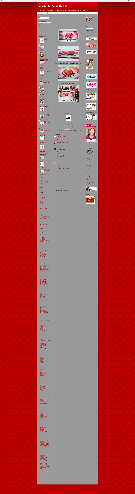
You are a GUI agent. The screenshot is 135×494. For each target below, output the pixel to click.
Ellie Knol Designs (42, 331)
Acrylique (41, 237)
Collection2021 (42, 296)
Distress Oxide (42, 324)
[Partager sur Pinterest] (69, 129)
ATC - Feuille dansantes (43, 218)
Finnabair (41, 87)
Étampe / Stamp (50, 13)
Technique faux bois (42, 455)
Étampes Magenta (42, 346)
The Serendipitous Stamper (44, 179)
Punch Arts (41, 419)
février (41, 206)
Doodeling (41, 328)
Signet (40, 426)
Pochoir (41, 404)
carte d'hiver (41, 270)
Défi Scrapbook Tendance (43, 312)
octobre (41, 196)
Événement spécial (42, 348)
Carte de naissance (42, 272)
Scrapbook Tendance (43, 151)
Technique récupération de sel (44, 466)
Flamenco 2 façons (43, 207)
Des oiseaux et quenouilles (44, 224)
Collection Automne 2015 (43, 294)
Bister (40, 253)
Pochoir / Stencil (44, 13)
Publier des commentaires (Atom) (63, 190)
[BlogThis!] (66, 129)
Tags (40, 434)
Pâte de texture (72, 130)
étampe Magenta (42, 342)
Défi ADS (41, 309)
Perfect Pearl (41, 401)
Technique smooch (42, 467)
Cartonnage (41, 285)
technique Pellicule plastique (44, 463)
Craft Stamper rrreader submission (44, 298)
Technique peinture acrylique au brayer (45, 461)
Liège (40, 369)
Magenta (41, 113)
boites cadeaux (42, 255)
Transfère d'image (42, 470)
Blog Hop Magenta (42, 254)
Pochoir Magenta (76, 130)
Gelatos (41, 357)
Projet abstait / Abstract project (44, 416)
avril (41, 203)
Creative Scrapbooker (43, 306)
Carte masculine (42, 279)
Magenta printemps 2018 (43, 373)
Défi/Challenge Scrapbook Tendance (45, 320)
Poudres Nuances (42, 412)
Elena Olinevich (42, 80)
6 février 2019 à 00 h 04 (63, 136)
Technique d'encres (42, 446)
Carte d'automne (42, 268)
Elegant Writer (42, 330)
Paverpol (41, 399)
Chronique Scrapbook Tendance (44, 292)
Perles (40, 402)
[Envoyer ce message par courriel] (65, 129)
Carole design (42, 264)
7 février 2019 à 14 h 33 (67, 155)
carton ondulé (58, 130)
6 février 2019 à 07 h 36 (65, 142)
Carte (40, 267)
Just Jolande (42, 99)
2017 (40, 228)
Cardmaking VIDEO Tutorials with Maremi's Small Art (47, 130)
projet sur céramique (42, 418)
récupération (41, 420)
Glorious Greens (89, 161)
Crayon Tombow (63, 130)
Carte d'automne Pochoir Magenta (44, 269)
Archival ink (41, 244)
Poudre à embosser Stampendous (44, 411)
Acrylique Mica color (42, 238)
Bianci (88, 157)
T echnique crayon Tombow (43, 431)
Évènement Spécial (42, 349)
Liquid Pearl (41, 370)
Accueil (39, 13)
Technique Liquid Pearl (43, 460)
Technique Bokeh (42, 442)
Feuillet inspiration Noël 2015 (44, 355)
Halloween (41, 361)
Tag (40, 432)
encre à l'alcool (42, 332)
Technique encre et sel (43, 453)
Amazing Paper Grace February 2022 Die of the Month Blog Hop (47, 82)
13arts (41, 52)
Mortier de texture (42, 388)
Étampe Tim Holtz (42, 344)
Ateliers (41, 251)
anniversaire (41, 241)
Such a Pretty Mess (43, 168)
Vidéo (40, 475)
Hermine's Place (42, 96)
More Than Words (42, 135)
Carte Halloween (42, 277)
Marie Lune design (42, 376)
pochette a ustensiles (43, 403)
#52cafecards (41, 236)
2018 (40, 227)
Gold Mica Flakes (42, 360)
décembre (42, 193)
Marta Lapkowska (42, 128)
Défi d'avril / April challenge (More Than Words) (47, 108)
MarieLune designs (42, 377)
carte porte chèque (42, 281)
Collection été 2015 (42, 295)
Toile (40, 468)
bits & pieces (42, 66)
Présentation (41, 413)
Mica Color (41, 384)
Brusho (41, 258)
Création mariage (42, 305)
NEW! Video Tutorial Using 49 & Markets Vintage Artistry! (47, 170)
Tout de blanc (41, 469)
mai (41, 202)
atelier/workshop (42, 250)
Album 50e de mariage (43, 239)
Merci (41, 215)
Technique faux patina (43, 458)
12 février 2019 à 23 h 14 (67, 168)
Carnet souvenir (42, 263)
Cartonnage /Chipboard (43, 286)
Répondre (58, 139)
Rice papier (88, 158)
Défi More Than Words (43, 310)
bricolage (41, 257)
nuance (41, 390)
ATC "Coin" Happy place (43, 208)
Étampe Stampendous (43, 343)
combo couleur (42, 297)
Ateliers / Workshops (58, 13)
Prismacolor (41, 414)
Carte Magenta (42, 278)
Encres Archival (42, 337)
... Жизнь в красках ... (43, 45)
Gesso (66, 130)
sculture (41, 425)
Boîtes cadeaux (42, 256)
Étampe (41, 339)
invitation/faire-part (42, 364)
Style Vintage (41, 430)
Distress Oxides (42, 325)
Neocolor (68, 130)
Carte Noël (41, 280)
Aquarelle (41, 243)
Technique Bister (42, 441)
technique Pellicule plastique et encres (45, 464)
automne (41, 252)
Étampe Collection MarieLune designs (45, 340)
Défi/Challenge (42, 313)
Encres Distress (42, 338)
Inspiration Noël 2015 (43, 363)
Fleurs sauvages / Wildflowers (90, 182)
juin (41, 201)
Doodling (41, 329)
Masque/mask (42, 383)
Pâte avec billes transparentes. (44, 397)
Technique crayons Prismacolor (44, 445)
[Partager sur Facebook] (68, 129)
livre (40, 371)
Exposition (41, 350)
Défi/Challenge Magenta (43, 319)
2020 (40, 191)
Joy (44, 155)
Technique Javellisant (43, 459)
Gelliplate (41, 358)
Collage (41, 293)
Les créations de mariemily (44, 106)
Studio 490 (41, 161)
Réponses (59, 153)
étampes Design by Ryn (43, 345)
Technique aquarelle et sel (43, 440)
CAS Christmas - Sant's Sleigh (91, 164)
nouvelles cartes (42, 142)
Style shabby (41, 429)
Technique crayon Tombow (43, 443)
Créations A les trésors (53, 5)
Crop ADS (41, 307)
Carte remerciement (42, 282)
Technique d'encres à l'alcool (44, 447)
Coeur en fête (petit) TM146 (68, 121)
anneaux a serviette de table (44, 240)
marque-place (42, 378)
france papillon (42, 94)
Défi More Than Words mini (43, 311)
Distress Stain (42, 327)
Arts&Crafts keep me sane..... (44, 59)
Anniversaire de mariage (43, 242)
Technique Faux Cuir (43, 456)
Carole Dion (58, 142)
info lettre (41, 362)
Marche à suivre (42, 375)
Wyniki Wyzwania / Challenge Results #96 (46, 54)
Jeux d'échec (42, 209)
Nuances (41, 391)
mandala (41, 374)
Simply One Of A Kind (43, 154)
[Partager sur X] (67, 129)
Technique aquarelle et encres (44, 439)
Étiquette (41, 214)
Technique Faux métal (43, 457)
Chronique (41, 291)
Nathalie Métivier (89, 181)
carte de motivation (42, 271)
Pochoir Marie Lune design (43, 406)
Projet (40, 415)
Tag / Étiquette (56, 131)
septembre (42, 197)
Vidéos (63, 13)
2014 (40, 232)
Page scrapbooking (42, 392)
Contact (67, 13)
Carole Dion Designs (43, 266)
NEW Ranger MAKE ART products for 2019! (47, 163)
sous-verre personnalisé (43, 427)
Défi (40, 308)
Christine (58, 136)
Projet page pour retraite (43, 417)
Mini (40, 385)
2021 (40, 190)
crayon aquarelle (42, 299)
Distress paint (41, 326)
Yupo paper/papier (42, 476)
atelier (40, 249)
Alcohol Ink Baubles (42, 67)
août (41, 198)
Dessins (41, 323)
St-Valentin (80, 130)
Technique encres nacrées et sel (44, 454)
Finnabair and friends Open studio (44, 356)
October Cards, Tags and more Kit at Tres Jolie (47, 71)
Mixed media (41, 386)
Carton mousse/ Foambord (43, 283)
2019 (40, 192)
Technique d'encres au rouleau (44, 448)
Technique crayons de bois (43, 444)
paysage (41, 400)
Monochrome (41, 387)
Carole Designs (42, 265)
